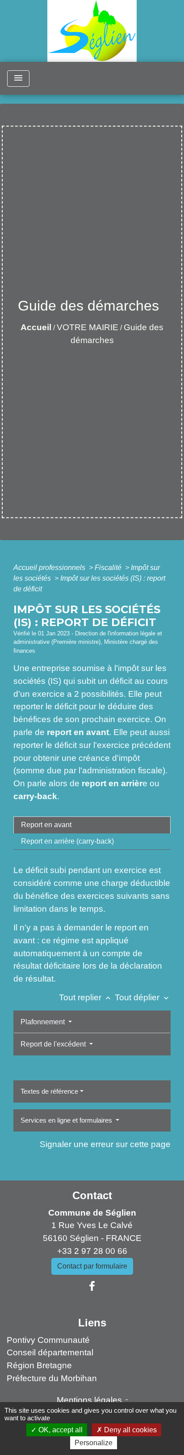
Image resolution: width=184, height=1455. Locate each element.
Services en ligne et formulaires (67, 1120)
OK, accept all (60, 1430)
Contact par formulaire (92, 1266)
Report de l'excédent (54, 1044)
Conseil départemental (50, 1352)
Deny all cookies (129, 1430)
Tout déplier (143, 997)
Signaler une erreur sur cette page (105, 1144)
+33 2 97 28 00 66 (92, 1251)
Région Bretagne (39, 1365)
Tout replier (86, 997)
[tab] (92, 824)
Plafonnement (44, 1022)
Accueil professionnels (50, 567)
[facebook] (92, 1286)
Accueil (36, 327)
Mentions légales (89, 1400)
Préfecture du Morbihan (52, 1378)
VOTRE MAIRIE (87, 327)
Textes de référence (49, 1091)
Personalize (94, 1443)
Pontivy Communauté (48, 1340)
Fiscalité (109, 567)
